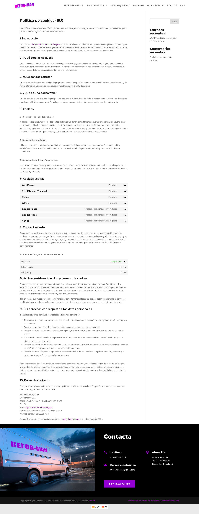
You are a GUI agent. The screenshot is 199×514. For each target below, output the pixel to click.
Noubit (92, 500)
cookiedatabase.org (70, 419)
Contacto (172, 5)
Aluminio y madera (120, 5)
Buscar (175, 21)
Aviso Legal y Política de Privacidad (144, 500)
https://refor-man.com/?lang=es (46, 44)
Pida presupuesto (119, 484)
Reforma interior (72, 5)
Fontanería (138, 5)
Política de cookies (170, 500)
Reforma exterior (96, 5)
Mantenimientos (155, 5)
